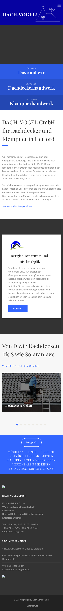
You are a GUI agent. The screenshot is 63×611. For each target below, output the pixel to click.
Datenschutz (32, 606)
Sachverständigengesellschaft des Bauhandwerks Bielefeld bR (27, 557)
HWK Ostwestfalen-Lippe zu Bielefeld (23, 549)
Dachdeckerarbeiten (18, 405)
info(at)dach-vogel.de (13, 532)
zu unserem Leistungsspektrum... (18, 206)
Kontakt (18, 309)
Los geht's (31, 442)
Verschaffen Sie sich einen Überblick (20, 366)
